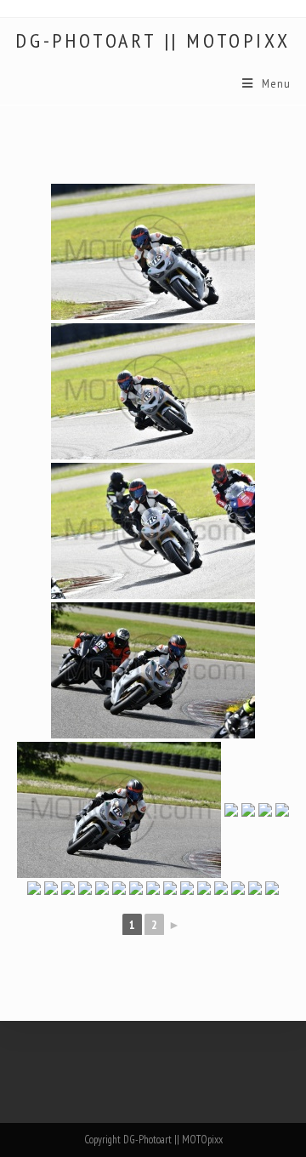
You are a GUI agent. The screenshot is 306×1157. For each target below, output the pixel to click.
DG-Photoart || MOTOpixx (152, 41)
